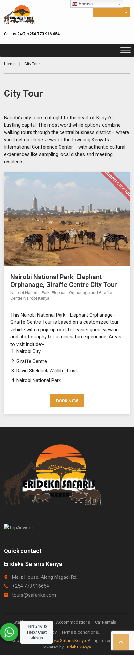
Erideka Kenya (78, 647)
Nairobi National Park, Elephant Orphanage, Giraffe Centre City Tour (63, 281)
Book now (67, 400)
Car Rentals (105, 622)
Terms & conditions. (80, 632)
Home (9, 64)
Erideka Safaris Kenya (65, 640)
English (85, 3)
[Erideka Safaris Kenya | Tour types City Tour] (19, 14)
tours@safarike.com (34, 595)
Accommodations (73, 622)
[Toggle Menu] (125, 50)
